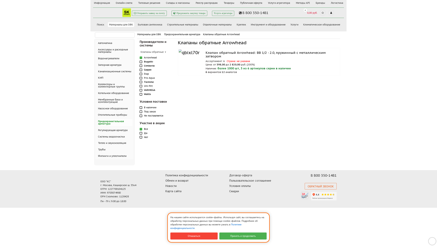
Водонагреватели (108, 58)
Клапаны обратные (152, 51)
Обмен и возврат (176, 180)
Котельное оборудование (113, 93)
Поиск (100, 24)
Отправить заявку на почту (150, 13)
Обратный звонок (321, 186)
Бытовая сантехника (150, 24)
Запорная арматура (109, 64)
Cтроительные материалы (182, 24)
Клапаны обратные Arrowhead (221, 34)
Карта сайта (173, 191)
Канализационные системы (114, 71)
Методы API (303, 2)
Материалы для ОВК (121, 24)
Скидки (234, 191)
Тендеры (229, 2)
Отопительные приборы (112, 114)
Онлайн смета (124, 2)
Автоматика (105, 43)
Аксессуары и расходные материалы (113, 50)
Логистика (337, 2)
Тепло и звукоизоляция (112, 143)
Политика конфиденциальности (186, 175)
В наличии (150, 107)
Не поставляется (153, 115)
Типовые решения (149, 2)
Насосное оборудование (113, 108)
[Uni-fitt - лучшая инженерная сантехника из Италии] (112, 12)
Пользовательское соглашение (250, 180)
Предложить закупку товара (190, 13)
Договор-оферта (240, 175)
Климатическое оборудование (321, 24)
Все (146, 129)
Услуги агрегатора (279, 2)
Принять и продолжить (243, 236)
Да (145, 133)
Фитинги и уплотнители (112, 156)
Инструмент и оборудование (268, 24)
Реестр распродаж (207, 2)
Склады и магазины (178, 2)
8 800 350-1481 (324, 175)
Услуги (294, 24)
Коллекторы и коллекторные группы (111, 85)
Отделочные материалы (217, 24)
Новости (171, 186)
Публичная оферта (251, 2)
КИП (100, 77)
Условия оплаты (240, 186)
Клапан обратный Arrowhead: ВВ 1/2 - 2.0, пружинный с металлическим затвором (266, 54)
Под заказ (150, 111)
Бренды (320, 2)
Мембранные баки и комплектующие (110, 101)
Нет (146, 137)
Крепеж (241, 24)
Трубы (101, 149)
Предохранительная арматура (182, 34)
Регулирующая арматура (113, 130)
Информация (102, 2)
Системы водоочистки (111, 136)
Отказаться (194, 236)
